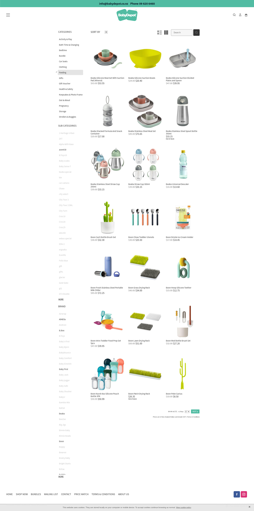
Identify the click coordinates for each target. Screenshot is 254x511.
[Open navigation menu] (36, 15)
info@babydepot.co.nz (113, 3)
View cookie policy (183, 507)
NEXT (195, 411)
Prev (180, 411)
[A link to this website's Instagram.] (244, 494)
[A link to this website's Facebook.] (237, 494)
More (61, 299)
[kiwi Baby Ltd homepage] (127, 15)
